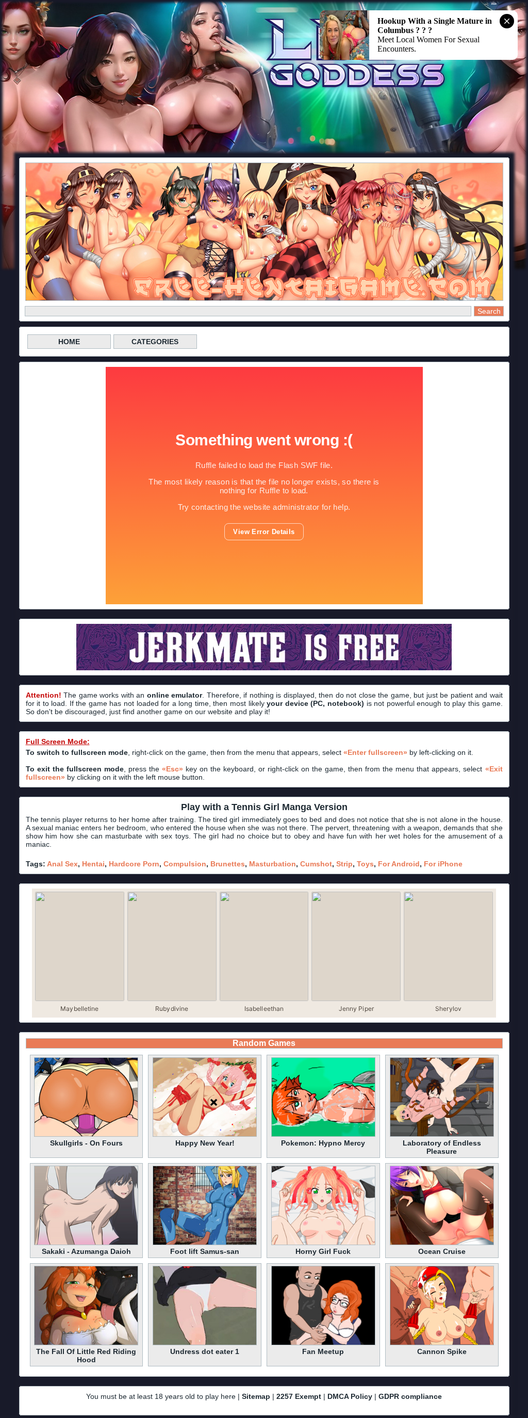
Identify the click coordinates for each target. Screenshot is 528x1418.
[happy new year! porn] (205, 1135)
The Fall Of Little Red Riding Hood (86, 1355)
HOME (69, 341)
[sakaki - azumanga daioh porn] (86, 1243)
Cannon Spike (442, 1351)
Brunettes (227, 864)
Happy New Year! (205, 1143)
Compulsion (184, 864)
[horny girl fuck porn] (323, 1243)
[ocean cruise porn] (442, 1243)
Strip (344, 864)
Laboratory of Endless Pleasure (442, 1147)
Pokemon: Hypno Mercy (323, 1143)
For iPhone (443, 864)
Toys (365, 864)
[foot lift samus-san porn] (205, 1243)
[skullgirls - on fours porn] (86, 1135)
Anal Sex (62, 864)
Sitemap (256, 1396)
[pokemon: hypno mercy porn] (323, 1135)
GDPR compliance (410, 1396)
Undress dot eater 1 (204, 1351)
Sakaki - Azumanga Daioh (86, 1251)
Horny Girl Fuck (323, 1251)
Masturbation (272, 864)
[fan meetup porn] (323, 1344)
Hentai (93, 864)
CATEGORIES (154, 341)
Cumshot (316, 864)
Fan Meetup (323, 1351)
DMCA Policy (349, 1396)
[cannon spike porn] (442, 1344)
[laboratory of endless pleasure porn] (442, 1135)
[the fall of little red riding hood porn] (86, 1344)
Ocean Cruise (442, 1251)
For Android (399, 864)
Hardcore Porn (134, 864)
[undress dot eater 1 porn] (205, 1344)
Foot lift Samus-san (204, 1251)
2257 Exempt (298, 1396)
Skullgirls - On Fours (86, 1143)
